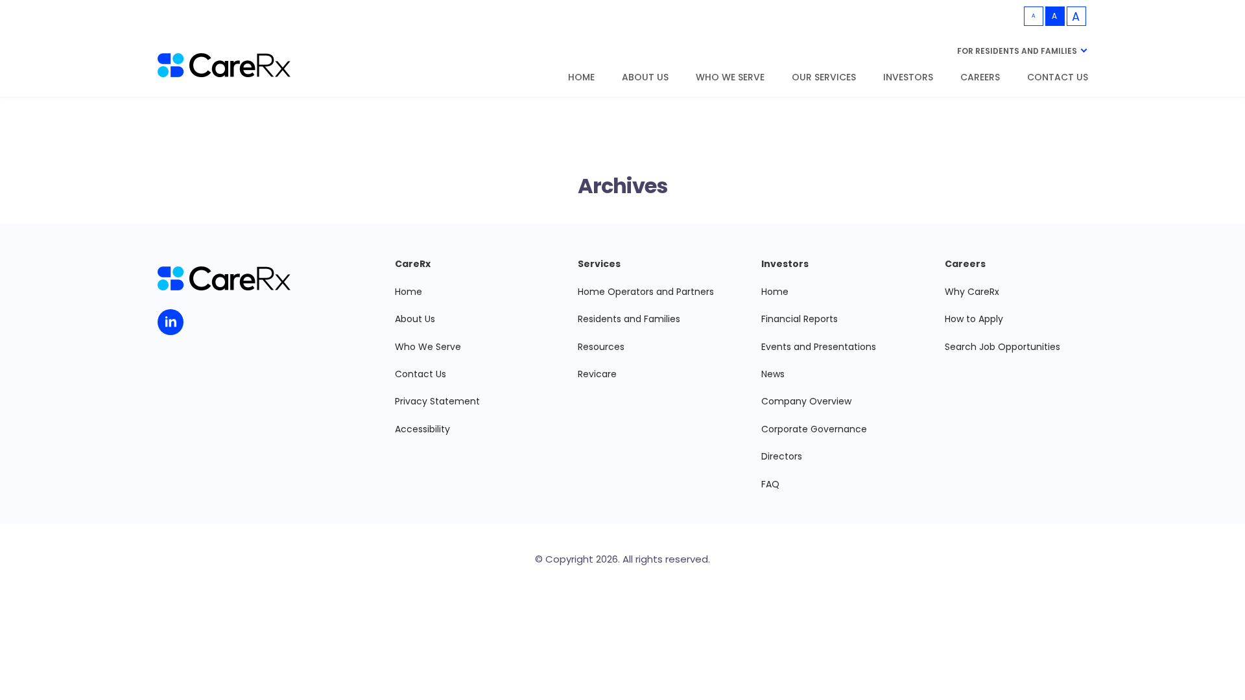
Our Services (824, 78)
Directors (781, 456)
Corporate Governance (814, 429)
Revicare (597, 374)
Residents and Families (629, 318)
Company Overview (806, 401)
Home (581, 78)
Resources (601, 346)
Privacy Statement (437, 401)
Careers (980, 78)
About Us (645, 78)
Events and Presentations (818, 346)
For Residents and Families (1017, 50)
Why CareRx (972, 291)
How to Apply (974, 318)
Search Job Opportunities (1002, 346)
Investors (908, 78)
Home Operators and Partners (646, 291)
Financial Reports (799, 318)
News (773, 374)
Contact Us (1057, 78)
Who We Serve (730, 78)
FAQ (770, 484)
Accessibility (422, 429)
